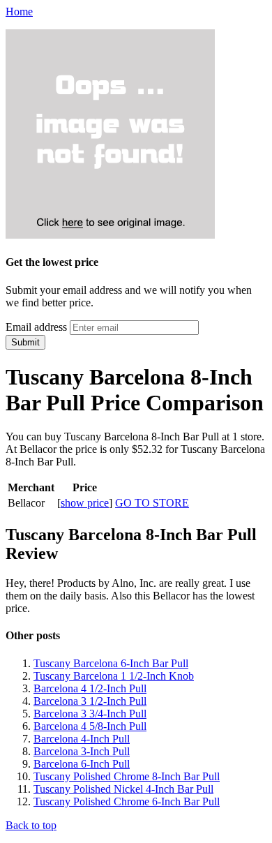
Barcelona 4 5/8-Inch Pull (89, 726)
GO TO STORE (152, 503)
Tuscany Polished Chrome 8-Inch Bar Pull (126, 776)
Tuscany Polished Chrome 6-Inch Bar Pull (126, 801)
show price (85, 503)
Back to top (31, 825)
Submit (25, 342)
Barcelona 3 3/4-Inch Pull (89, 713)
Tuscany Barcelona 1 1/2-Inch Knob (113, 676)
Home (19, 11)
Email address (36, 327)
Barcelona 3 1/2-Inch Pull (89, 701)
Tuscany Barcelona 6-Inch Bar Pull (110, 663)
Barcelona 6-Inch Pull (81, 764)
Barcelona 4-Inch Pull (81, 739)
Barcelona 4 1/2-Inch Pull (89, 688)
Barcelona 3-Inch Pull (81, 751)
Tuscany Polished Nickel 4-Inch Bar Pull (123, 789)
